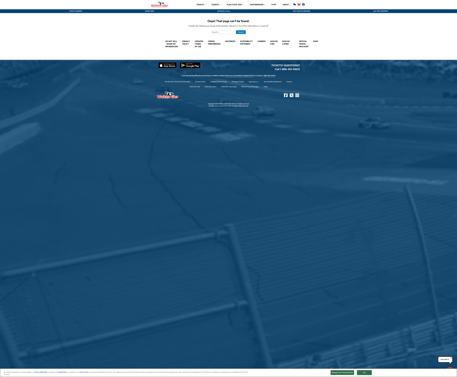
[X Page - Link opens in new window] (291, 96)
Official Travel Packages (250, 87)
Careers (289, 82)
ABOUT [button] (286, 5)
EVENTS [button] (215, 5)
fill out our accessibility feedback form (239, 76)
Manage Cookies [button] (238, 82)
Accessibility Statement (273, 82)
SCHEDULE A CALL (223, 11)
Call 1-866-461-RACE (287, 69)
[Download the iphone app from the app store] (167, 68)
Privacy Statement (40, 372)
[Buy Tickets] (299, 4)
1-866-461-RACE (269, 76)
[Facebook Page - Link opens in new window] (285, 96)
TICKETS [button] (200, 5)
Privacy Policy (200, 82)
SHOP (273, 5)
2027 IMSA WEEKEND (380, 11)
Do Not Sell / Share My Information (178, 82)
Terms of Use (84, 372)
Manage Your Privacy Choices (342, 372)
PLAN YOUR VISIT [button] (234, 5)
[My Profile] (303, 4)
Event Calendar (75, 11)
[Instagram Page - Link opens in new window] (297, 96)
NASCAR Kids (195, 87)
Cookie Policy (62, 372)
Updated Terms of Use (218, 82)
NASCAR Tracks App (228, 87)
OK (364, 372)
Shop (266, 87)
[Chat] (294, 4)
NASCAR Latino (210, 87)
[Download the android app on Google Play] (190, 68)
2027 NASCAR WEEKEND (301, 11)
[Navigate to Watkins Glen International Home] (159, 5)
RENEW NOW (149, 11)
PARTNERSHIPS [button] (256, 5)
